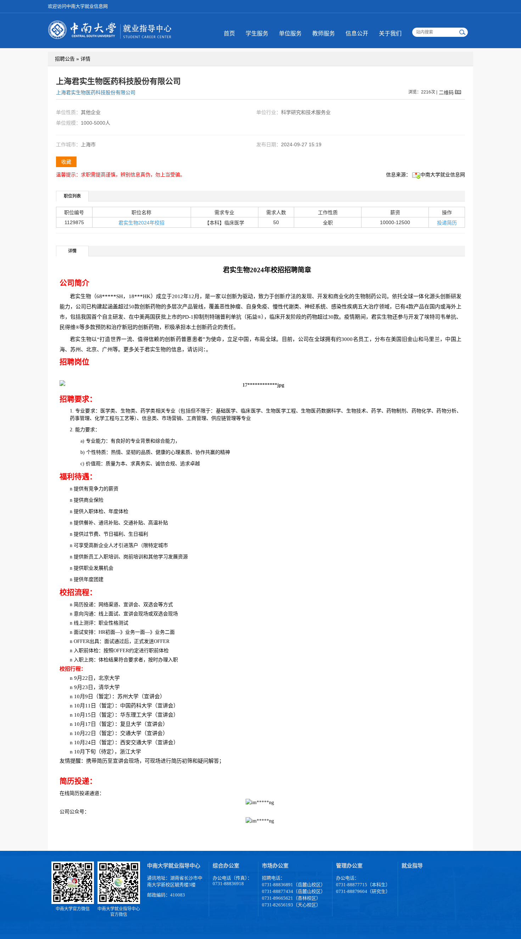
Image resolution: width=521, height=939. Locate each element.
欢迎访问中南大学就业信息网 (78, 6)
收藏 (66, 162)
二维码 (446, 92)
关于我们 (390, 33)
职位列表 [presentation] (72, 196)
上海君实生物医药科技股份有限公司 (95, 92)
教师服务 (323, 33)
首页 (229, 33)
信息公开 (357, 33)
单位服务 (290, 33)
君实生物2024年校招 (141, 223)
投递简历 (447, 223)
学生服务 (257, 33)
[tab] (72, 196)
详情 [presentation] (72, 251)
